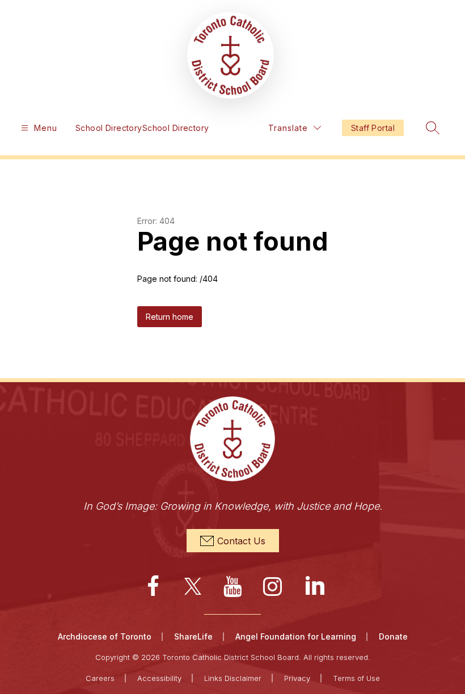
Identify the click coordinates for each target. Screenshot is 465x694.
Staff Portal (373, 128)
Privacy (297, 678)
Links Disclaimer (232, 678)
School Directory (108, 128)
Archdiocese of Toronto (104, 636)
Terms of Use (356, 678)
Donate (393, 636)
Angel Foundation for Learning (295, 636)
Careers (100, 678)
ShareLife (193, 636)
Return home (169, 316)
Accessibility (159, 678)
